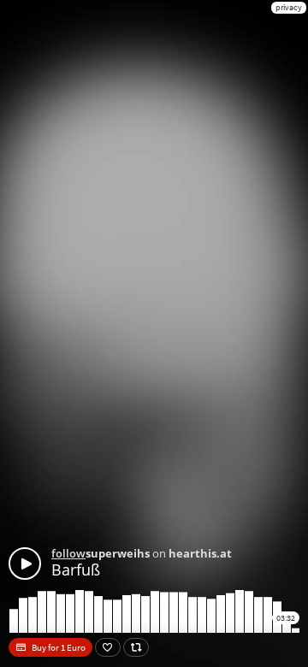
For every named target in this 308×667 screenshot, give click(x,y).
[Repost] (136, 647)
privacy (288, 7)
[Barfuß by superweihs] (25, 563)
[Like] (108, 647)
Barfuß (75, 569)
